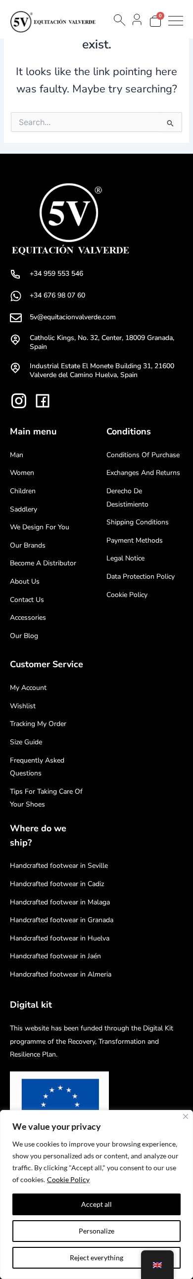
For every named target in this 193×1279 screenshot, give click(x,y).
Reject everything (96, 1257)
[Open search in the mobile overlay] (119, 20)
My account (28, 687)
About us (25, 581)
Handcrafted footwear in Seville (59, 865)
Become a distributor (43, 563)
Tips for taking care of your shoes (46, 798)
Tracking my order (38, 723)
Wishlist (23, 706)
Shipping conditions (137, 522)
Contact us (27, 599)
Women (22, 472)
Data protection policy (140, 576)
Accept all (96, 1204)
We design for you (39, 527)
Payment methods (134, 540)
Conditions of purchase (143, 455)
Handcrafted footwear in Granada (61, 920)
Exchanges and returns (143, 472)
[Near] (185, 1116)
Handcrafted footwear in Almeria (60, 974)
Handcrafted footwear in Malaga (60, 902)
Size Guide (26, 742)
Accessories (28, 617)
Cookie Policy (68, 1179)
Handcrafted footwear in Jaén (55, 956)
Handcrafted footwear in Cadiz (57, 884)
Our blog (24, 635)
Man (16, 455)
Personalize (96, 1231)
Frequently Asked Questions (37, 767)
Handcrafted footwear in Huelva (59, 938)
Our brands (28, 545)
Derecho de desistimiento (127, 497)
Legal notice (125, 558)
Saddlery (23, 509)
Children (23, 491)
